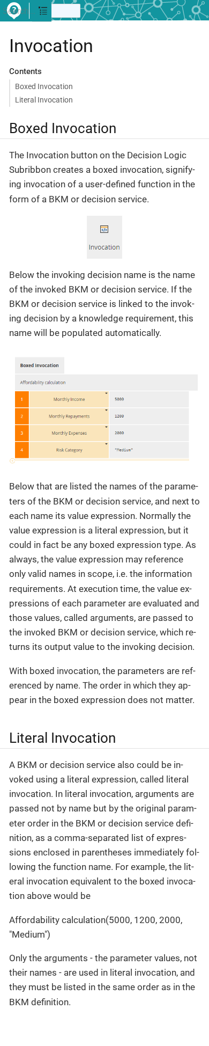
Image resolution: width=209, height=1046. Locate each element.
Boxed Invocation (44, 86)
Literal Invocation (44, 100)
